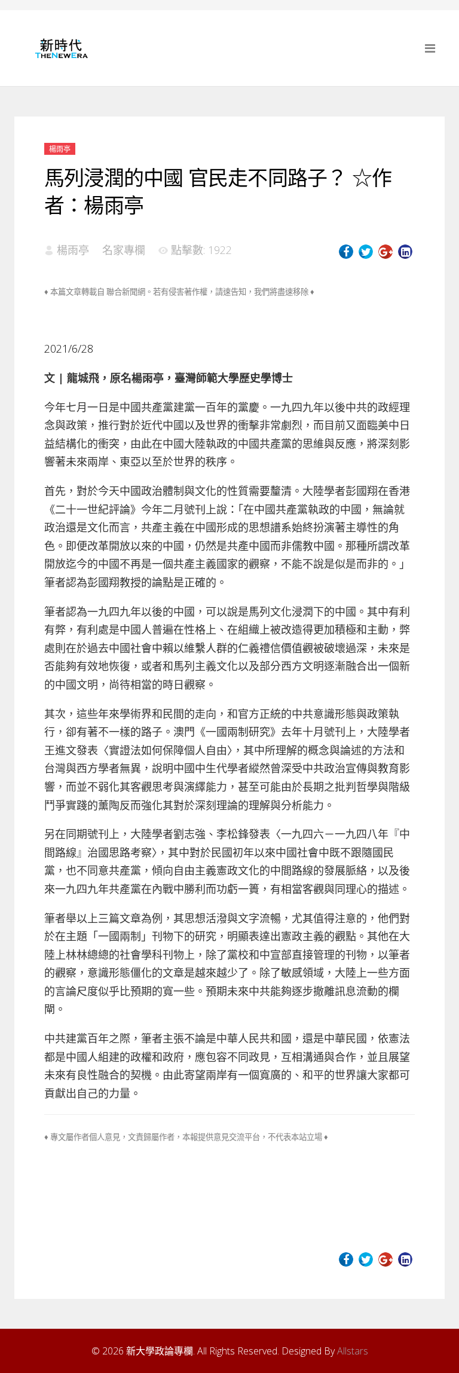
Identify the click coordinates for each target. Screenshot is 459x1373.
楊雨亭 (60, 149)
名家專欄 (123, 250)
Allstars (352, 1350)
